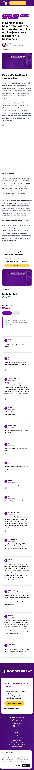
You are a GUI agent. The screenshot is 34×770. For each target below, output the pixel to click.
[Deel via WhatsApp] (9, 297)
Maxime (23, 200)
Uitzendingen (17, 736)
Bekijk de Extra (17, 746)
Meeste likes (7, 313)
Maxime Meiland (7, 49)
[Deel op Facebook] (3, 297)
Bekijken (17, 266)
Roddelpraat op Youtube (17, 744)
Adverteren (17, 740)
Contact (17, 738)
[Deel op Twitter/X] (6, 297)
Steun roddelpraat (14, 703)
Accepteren (26, 765)
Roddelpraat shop (17, 742)
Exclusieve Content (17, 3)
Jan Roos (10, 44)
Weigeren (17, 765)
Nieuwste (16, 313)
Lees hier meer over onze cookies (14, 761)
